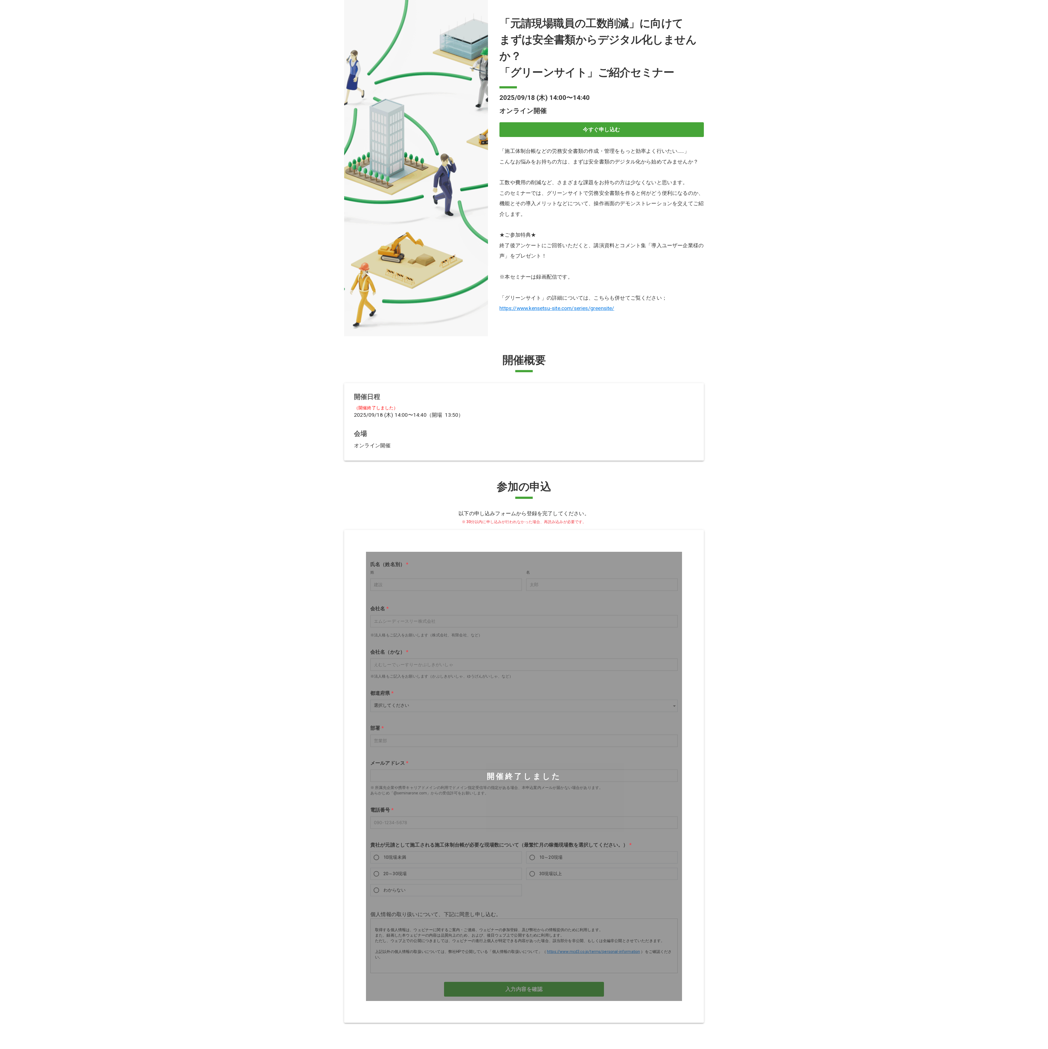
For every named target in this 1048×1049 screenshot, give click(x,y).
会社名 (379, 608)
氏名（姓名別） (389, 564)
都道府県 (382, 693)
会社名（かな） (389, 651)
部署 (377, 728)
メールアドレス (389, 763)
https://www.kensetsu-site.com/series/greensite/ (556, 308)
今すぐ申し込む (601, 129)
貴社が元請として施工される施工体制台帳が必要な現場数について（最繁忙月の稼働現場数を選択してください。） (501, 845)
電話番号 (382, 810)
